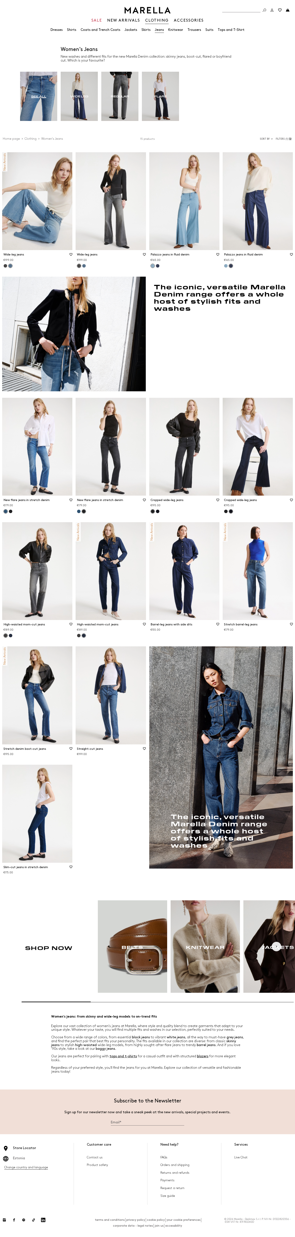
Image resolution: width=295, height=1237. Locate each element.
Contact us (95, 1157)
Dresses (57, 30)
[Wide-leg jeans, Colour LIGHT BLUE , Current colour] (10, 266)
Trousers (194, 30)
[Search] (264, 10)
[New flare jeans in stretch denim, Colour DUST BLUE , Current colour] (5, 511)
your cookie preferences (183, 1219)
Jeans (159, 30)
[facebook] (14, 1220)
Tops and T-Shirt (231, 30)
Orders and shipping (174, 1165)
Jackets (131, 30)
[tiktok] (33, 1220)
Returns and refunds (174, 1172)
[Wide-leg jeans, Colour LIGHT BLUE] (84, 266)
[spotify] (24, 1220)
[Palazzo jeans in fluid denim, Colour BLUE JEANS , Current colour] (152, 266)
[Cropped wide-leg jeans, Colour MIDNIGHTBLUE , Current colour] (231, 511)
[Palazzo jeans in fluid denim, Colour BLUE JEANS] (157, 266)
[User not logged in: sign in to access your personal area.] (272, 10)
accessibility (173, 1225)
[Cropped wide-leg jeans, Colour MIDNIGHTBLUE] (157, 511)
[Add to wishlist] (71, 256)
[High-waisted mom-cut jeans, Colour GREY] (79, 635)
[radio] (38, 96)
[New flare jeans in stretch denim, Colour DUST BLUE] (79, 511)
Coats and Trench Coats (100, 30)
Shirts (71, 30)
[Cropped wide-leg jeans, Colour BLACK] (226, 511)
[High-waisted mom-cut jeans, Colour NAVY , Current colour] (84, 635)
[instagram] (4, 1220)
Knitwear (175, 30)
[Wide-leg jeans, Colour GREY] (5, 266)
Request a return (172, 1188)
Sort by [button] (265, 139)
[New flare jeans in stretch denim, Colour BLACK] (10, 511)
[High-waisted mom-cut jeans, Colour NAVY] (10, 635)
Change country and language (26, 1167)
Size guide (167, 1195)
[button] (284, 139)
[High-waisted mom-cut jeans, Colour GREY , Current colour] (5, 635)
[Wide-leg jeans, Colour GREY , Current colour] (79, 266)
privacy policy (135, 1219)
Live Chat (240, 1157)
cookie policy (156, 1219)
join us (159, 1225)
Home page (11, 138)
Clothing (30, 138)
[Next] (276, 946)
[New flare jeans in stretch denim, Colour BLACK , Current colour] (84, 511)
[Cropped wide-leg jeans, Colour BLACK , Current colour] (152, 511)
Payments (167, 1180)
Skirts (146, 30)
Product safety (97, 1165)
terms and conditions (110, 1219)
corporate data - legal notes (133, 1225)
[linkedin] (43, 1220)
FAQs (163, 1157)
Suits (209, 30)
